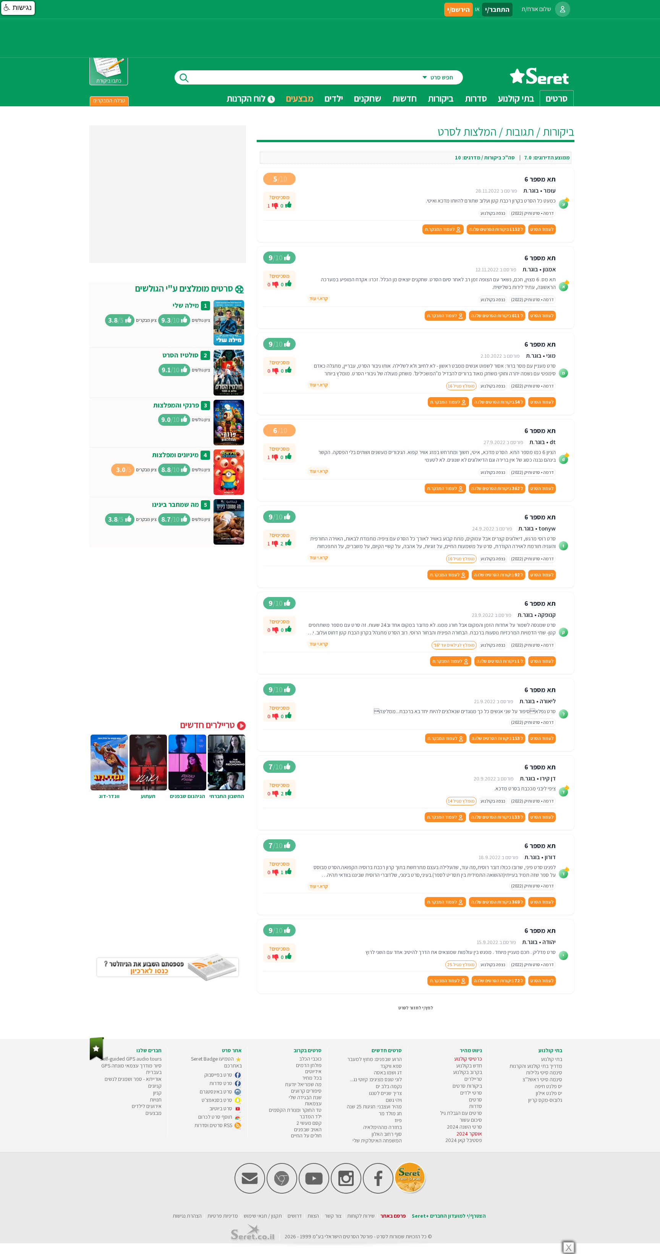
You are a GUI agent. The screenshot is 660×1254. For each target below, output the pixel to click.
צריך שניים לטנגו (385, 1093)
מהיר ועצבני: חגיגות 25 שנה (374, 1106)
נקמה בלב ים (389, 1086)
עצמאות (313, 1103)
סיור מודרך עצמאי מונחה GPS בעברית (131, 1069)
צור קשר (333, 1215)
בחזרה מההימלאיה (382, 1127)
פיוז (398, 1120)
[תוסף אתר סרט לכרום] (282, 1192)
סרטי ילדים (471, 1092)
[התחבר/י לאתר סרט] (562, 9)
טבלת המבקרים (109, 100)
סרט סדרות (221, 1083)
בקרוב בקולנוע (467, 1072)
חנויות (156, 1099)
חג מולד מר (390, 1113)
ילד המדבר (310, 1116)
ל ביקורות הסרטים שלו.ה (496, 229)
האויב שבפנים (308, 1129)
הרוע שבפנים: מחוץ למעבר (374, 1059)
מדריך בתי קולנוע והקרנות (536, 1066)
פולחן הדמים (309, 1065)
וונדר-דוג (109, 796)
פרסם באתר (393, 1215)
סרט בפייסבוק (218, 1074)
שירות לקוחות (361, 1215)
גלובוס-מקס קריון (545, 1100)
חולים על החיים (306, 1135)
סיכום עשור (470, 1119)
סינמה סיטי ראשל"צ (542, 1079)
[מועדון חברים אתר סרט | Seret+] (250, 1192)
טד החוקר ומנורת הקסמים (295, 1109)
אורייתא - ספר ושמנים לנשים (133, 1079)
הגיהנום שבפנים (187, 796)
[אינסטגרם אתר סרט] (346, 1192)
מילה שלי (186, 305)
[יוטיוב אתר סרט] (314, 1192)
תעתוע (148, 796)
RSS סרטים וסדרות (213, 1125)
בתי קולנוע (551, 1059)
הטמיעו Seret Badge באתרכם (216, 1062)
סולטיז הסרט (180, 354)
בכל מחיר (312, 1077)
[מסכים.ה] (288, 205)
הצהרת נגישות (187, 1215)
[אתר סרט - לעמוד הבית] (96, 1059)
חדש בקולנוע (469, 1065)
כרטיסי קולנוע (468, 1058)
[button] (18, 8)
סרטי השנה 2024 (464, 1126)
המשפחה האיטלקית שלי (377, 1140)
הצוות (313, 1215)
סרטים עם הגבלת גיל (461, 1113)
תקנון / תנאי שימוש (263, 1215)
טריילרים (473, 1079)
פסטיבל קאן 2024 (463, 1140)
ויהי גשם (394, 1100)
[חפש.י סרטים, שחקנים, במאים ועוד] (183, 77)
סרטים (475, 1099)
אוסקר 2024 (469, 1133)
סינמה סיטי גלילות (544, 1072)
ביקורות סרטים (467, 1085)
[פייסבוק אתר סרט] (378, 1192)
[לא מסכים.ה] (275, 205)
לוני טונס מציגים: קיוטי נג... (376, 1079)
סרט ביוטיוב (221, 1108)
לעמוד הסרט (542, 229)
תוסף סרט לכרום (215, 1116)
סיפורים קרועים (306, 1090)
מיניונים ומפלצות (175, 454)
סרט (381, 1236)
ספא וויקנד (391, 1066)
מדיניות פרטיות (222, 1215)
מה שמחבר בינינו (175, 504)
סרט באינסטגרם (216, 1091)
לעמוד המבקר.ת (440, 229)
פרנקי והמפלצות (176, 405)
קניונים (155, 1085)
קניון (157, 1092)
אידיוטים (313, 1071)
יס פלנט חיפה (548, 1086)
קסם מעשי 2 (309, 1122)
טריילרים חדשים (208, 725)
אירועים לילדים (147, 1106)
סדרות (475, 1106)
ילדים (334, 98)
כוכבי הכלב (310, 1058)
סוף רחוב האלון (387, 1134)
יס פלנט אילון (549, 1093)
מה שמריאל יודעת (303, 1084)
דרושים (295, 1215)
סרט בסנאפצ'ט (217, 1100)
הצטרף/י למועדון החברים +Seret (449, 1215)
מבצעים (300, 98)
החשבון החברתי (226, 796)
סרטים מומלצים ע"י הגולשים (185, 288)
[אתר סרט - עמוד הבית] (539, 81)
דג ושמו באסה (388, 1072)
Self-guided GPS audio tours (131, 1058)
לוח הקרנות (246, 98)
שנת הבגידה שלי (305, 1097)
